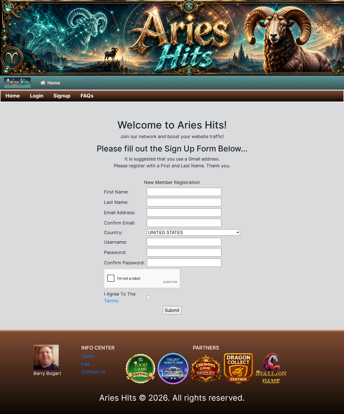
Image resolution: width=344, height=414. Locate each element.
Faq (85, 364)
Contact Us (93, 371)
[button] (50, 83)
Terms (110, 300)
